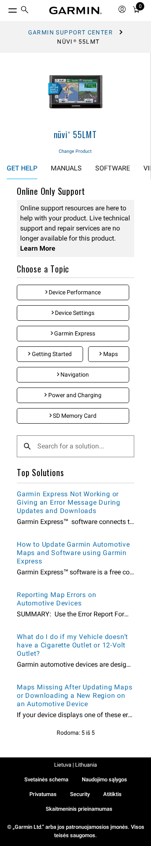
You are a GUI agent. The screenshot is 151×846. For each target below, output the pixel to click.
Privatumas (43, 794)
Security (80, 794)
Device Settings (74, 312)
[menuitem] (24, 10)
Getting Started (51, 354)
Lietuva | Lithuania (75, 765)
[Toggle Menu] (5, 8)
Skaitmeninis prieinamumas (79, 809)
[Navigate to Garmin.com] (75, 10)
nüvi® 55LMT (75, 134)
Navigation (74, 374)
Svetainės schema (46, 779)
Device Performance (74, 292)
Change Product (75, 151)
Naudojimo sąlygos (104, 779)
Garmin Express (74, 333)
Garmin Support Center (70, 32)
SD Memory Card (74, 415)
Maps (110, 354)
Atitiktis (112, 794)
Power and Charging (74, 395)
